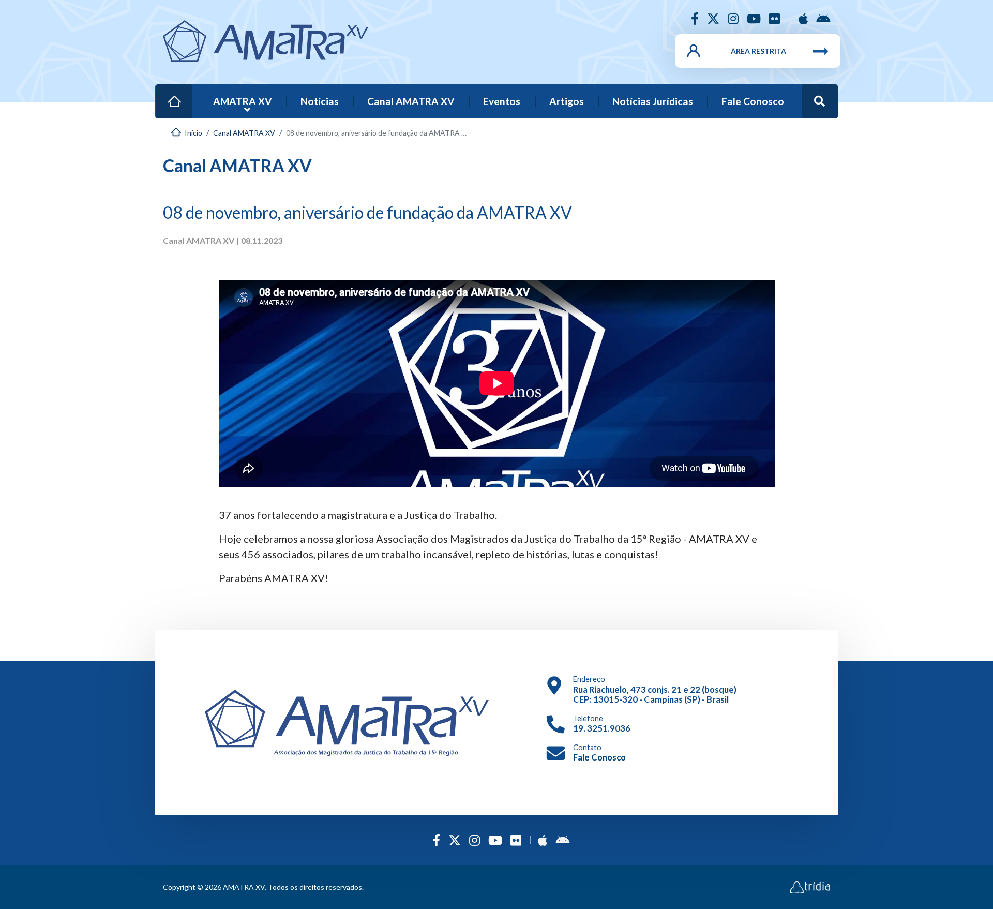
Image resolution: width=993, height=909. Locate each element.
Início (176, 94)
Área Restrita (758, 51)
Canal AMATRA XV (411, 101)
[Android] (823, 18)
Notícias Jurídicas (652, 101)
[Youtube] (754, 18)
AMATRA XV (242, 101)
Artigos (566, 101)
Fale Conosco (752, 101)
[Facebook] (695, 18)
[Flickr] (774, 18)
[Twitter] (713, 18)
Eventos (501, 101)
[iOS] (803, 18)
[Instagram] (733, 18)
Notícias (319, 101)
